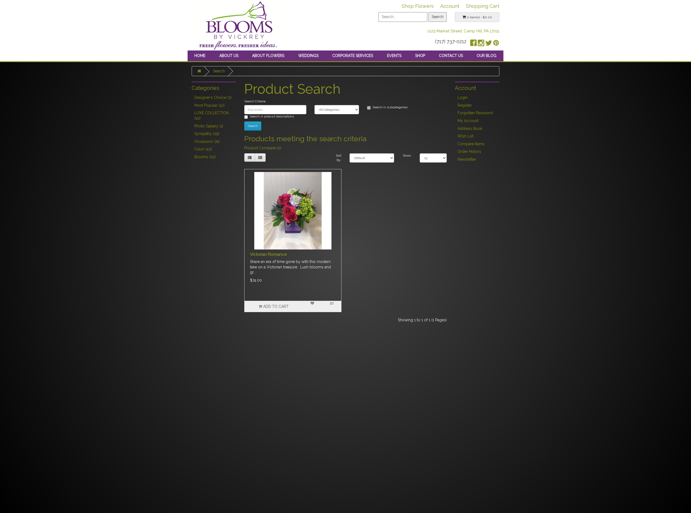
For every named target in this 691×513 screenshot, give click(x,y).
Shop (420, 55)
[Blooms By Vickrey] (239, 25)
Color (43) (203, 149)
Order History (469, 151)
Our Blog (486, 55)
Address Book (470, 128)
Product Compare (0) (262, 148)
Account (449, 6)
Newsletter (467, 159)
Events (394, 55)
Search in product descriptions (272, 116)
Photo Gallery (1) (208, 126)
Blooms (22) (205, 157)
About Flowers (268, 55)
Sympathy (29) (206, 133)
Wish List (465, 136)
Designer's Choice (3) (213, 97)
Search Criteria (255, 101)
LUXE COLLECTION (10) (211, 115)
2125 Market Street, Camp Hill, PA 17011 (463, 31)
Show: (407, 155)
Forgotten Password (475, 113)
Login (463, 97)
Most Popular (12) (209, 105)
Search (219, 71)
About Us (228, 55)
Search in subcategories (390, 107)
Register (465, 105)
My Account (468, 121)
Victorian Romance (268, 254)
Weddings (308, 55)
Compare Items (471, 144)
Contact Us (451, 55)
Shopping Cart (482, 6)
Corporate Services (352, 55)
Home (199, 55)
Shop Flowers (418, 6)
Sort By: (338, 158)
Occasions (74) (207, 141)
